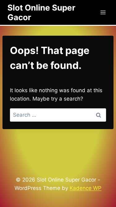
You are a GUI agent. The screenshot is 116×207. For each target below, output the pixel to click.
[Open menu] (103, 12)
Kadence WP (85, 188)
